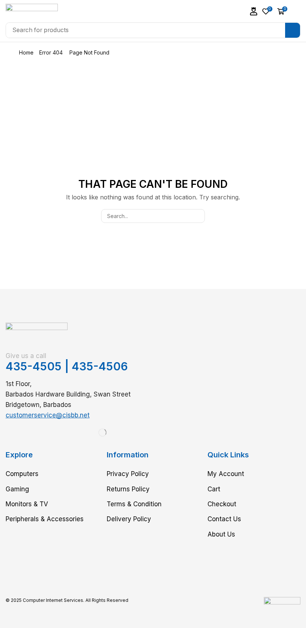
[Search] (292, 30)
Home (26, 52)
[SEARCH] (198, 216)
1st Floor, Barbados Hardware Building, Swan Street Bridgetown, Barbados (68, 394)
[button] (253, 11)
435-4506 (100, 366)
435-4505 (34, 366)
